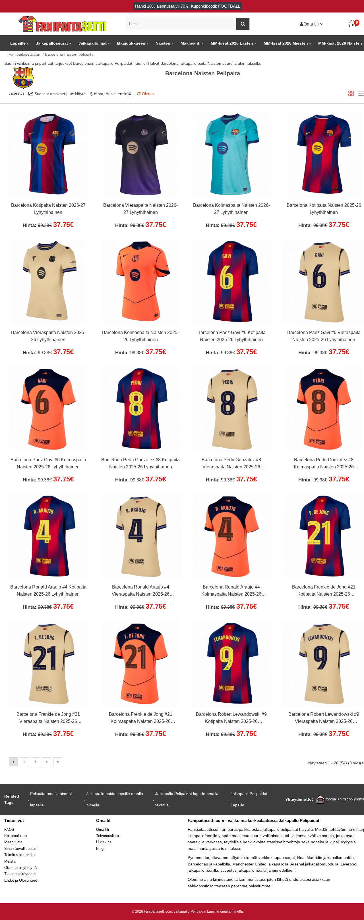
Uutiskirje (103, 842)
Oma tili (311, 23)
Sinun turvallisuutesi (21, 848)
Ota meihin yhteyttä (20, 867)
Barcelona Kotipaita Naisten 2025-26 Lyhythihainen (324, 209)
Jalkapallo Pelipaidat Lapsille (249, 799)
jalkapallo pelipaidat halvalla (288, 829)
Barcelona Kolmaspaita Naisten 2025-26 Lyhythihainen (140, 336)
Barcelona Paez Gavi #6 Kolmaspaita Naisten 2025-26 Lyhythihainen (48, 463)
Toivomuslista (107, 836)
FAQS (9, 829)
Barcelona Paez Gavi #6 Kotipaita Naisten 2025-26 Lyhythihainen (231, 336)
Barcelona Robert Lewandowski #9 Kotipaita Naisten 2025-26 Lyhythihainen (231, 718)
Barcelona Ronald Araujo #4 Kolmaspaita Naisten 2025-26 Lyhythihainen (231, 591)
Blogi (100, 848)
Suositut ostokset (49, 93)
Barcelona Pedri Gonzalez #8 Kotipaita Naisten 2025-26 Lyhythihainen (140, 463)
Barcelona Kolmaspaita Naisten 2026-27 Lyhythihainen (231, 209)
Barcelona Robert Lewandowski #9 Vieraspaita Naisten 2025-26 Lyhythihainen (323, 718)
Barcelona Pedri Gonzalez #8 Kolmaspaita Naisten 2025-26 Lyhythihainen (324, 464)
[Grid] (351, 93)
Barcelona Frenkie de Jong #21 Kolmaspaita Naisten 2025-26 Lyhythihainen (140, 718)
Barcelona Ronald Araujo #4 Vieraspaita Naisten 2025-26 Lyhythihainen (140, 591)
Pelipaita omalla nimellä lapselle (51, 799)
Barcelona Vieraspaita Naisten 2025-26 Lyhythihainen (48, 336)
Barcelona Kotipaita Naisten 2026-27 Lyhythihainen (48, 209)
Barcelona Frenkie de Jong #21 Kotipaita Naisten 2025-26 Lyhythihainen (323, 591)
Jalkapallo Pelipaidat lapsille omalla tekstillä (186, 799)
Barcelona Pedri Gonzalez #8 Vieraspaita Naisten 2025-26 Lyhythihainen (231, 464)
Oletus (148, 93)
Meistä (9, 861)
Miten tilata (13, 842)
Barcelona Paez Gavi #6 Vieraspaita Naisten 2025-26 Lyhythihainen (324, 336)
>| (58, 761)
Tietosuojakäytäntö (20, 874)
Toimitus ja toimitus (20, 855)
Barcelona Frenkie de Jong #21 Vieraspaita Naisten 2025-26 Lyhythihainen (48, 718)
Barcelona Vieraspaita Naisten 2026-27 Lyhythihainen (140, 209)
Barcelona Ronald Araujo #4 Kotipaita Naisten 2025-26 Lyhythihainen (48, 591)
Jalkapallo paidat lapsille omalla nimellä (114, 799)
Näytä (80, 93)
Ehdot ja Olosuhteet (20, 880)
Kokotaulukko (15, 836)
